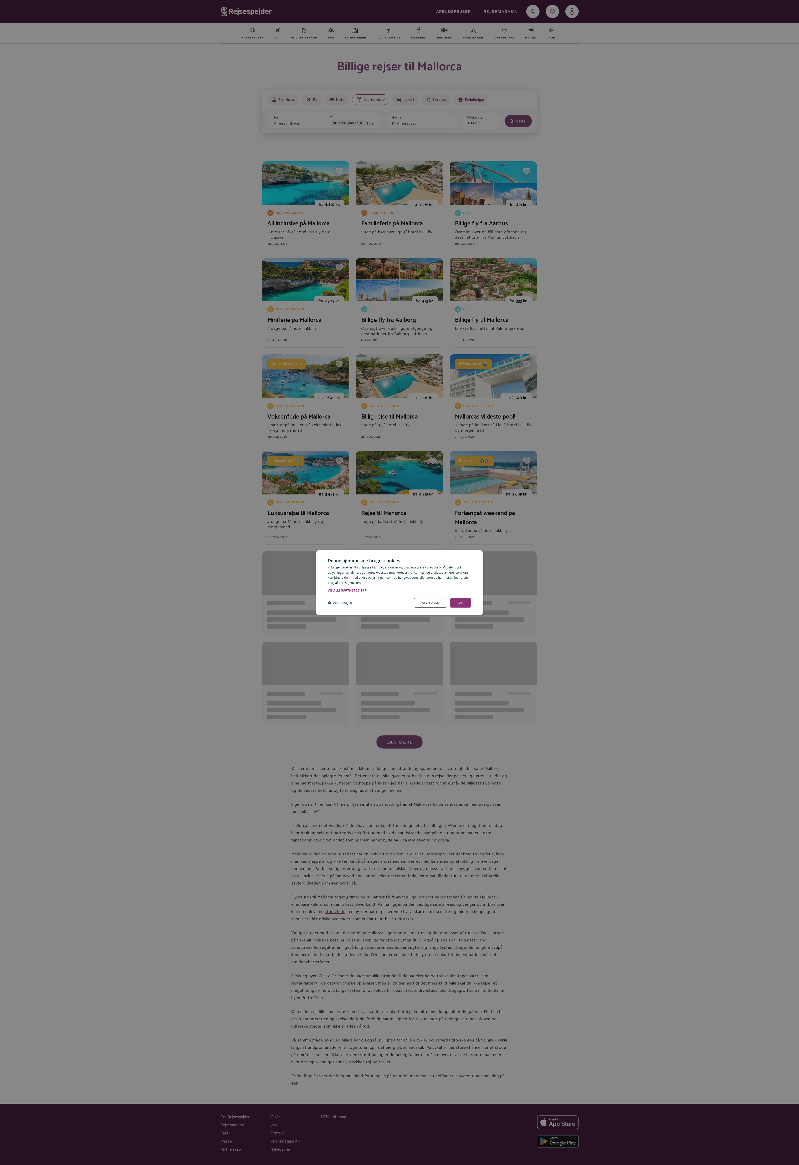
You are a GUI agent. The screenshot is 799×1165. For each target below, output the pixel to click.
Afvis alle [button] (430, 603)
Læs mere (369, 583)
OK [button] (460, 603)
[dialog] (399, 582)
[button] (399, 590)
